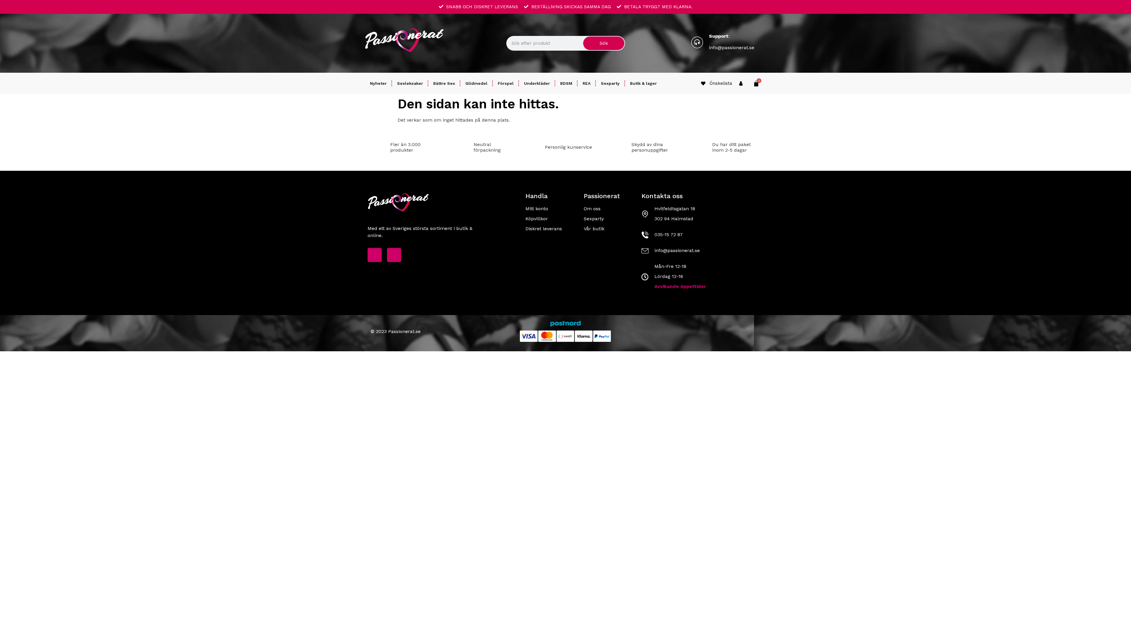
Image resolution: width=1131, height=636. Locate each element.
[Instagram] (394, 255)
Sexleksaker (410, 83)
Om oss (592, 208)
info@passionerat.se (731, 47)
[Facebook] (375, 255)
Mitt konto (536, 208)
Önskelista (721, 83)
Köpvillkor (536, 218)
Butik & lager (643, 83)
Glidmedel (476, 83)
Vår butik (594, 228)
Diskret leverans (543, 228)
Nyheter (378, 83)
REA (587, 83)
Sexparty (610, 83)
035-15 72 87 (668, 234)
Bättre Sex (444, 83)
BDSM (566, 83)
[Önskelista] (703, 83)
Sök (604, 43)
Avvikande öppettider (680, 286)
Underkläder (537, 83)
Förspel (506, 83)
